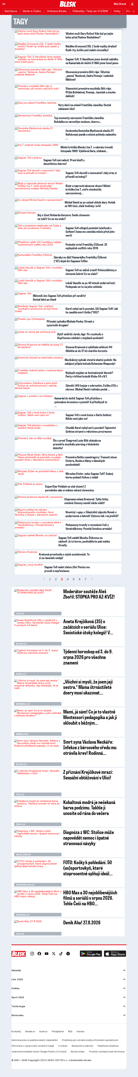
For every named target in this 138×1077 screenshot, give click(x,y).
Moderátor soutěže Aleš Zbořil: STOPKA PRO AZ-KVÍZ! (89, 594)
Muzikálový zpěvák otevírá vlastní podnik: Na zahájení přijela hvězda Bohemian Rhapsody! (90, 362)
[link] (32, 953)
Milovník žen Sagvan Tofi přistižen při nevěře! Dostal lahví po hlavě (59, 297)
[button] (90, 953)
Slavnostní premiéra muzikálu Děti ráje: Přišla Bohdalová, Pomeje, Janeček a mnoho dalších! (91, 92)
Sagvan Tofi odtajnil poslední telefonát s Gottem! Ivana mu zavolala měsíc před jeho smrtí (90, 231)
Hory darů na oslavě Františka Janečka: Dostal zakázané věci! (84, 107)
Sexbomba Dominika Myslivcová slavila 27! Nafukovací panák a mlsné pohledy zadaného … (91, 134)
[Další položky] (134, 11)
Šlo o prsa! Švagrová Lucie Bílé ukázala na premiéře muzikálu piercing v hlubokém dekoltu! (77, 444)
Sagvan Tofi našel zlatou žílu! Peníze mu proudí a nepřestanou (67, 569)
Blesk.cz (21, 644)
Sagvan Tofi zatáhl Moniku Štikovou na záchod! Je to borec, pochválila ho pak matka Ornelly (84, 541)
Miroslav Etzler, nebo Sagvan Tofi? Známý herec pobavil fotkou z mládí (89, 475)
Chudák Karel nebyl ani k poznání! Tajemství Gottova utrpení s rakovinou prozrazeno (91, 429)
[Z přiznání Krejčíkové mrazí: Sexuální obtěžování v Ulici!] (37, 783)
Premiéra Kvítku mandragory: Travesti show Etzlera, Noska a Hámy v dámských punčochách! (91, 461)
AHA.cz (20, 613)
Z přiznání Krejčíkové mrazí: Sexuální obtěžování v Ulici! (88, 774)
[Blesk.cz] (68, 4)
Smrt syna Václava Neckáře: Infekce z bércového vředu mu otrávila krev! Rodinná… (89, 747)
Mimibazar (22, 734)
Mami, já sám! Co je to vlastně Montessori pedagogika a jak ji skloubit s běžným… (90, 717)
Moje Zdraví (23, 854)
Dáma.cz (21, 674)
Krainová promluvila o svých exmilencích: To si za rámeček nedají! (64, 556)
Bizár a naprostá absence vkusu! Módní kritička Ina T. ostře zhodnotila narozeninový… (88, 189)
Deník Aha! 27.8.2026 (81, 922)
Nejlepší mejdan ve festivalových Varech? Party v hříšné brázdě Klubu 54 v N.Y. (89, 374)
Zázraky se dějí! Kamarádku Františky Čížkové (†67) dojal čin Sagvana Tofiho (80, 259)
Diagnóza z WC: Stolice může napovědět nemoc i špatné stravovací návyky (88, 837)
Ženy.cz (20, 824)
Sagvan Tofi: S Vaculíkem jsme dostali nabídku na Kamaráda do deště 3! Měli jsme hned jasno (92, 61)
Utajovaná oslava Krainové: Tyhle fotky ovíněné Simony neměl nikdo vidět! (86, 501)
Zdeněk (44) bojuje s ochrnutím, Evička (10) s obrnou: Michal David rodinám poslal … (92, 387)
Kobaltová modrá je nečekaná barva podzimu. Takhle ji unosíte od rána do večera (89, 807)
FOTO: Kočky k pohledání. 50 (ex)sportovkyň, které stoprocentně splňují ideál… (88, 868)
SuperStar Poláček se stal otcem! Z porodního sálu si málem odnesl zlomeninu (69, 488)
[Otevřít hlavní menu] (4, 4)
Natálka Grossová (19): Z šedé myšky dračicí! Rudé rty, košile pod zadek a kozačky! (91, 48)
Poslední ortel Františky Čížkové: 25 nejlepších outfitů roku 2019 (86, 246)
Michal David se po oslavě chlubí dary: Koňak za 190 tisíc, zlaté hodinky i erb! (90, 204)
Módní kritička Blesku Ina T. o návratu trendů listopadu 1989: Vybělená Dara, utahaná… (87, 149)
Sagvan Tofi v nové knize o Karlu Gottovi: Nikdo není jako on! (89, 417)
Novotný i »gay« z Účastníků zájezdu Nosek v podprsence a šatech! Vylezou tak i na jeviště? (92, 514)
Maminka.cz (23, 704)
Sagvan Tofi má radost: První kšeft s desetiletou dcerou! (64, 162)
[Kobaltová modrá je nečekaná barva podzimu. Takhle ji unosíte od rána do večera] (37, 813)
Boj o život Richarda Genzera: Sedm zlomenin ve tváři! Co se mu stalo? (64, 217)
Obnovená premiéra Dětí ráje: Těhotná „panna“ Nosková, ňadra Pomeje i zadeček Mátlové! (90, 75)
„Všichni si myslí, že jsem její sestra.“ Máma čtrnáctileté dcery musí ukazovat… (88, 687)
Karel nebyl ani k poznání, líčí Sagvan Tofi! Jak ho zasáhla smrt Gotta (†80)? (92, 310)
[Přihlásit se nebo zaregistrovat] (132, 4)
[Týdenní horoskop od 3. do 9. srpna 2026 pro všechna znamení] (37, 662)
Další (92, 579)
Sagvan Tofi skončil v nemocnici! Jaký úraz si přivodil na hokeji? (91, 175)
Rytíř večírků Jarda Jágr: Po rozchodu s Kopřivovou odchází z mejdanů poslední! (80, 336)
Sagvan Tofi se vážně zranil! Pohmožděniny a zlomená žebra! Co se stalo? (91, 272)
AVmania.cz (22, 915)
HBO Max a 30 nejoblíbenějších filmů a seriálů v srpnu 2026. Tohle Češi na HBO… (90, 898)
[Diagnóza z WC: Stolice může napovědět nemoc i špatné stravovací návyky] (37, 843)
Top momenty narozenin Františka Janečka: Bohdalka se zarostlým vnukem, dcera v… (79, 120)
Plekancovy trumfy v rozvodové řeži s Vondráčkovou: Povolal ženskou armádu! (89, 527)
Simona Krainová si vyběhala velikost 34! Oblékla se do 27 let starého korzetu (89, 349)
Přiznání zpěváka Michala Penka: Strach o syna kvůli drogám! (70, 323)
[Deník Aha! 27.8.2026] (37, 927)
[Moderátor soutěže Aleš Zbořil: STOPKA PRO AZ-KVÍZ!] (37, 602)
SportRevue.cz (25, 885)
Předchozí (44, 579)
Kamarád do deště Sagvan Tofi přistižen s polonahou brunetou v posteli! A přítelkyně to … (80, 402)
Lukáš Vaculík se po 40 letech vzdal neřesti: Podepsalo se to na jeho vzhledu (91, 285)
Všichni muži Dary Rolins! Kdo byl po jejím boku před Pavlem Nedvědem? (89, 35)
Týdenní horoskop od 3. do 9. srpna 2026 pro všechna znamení (88, 657)
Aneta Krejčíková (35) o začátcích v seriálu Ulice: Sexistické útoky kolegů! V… (88, 627)
